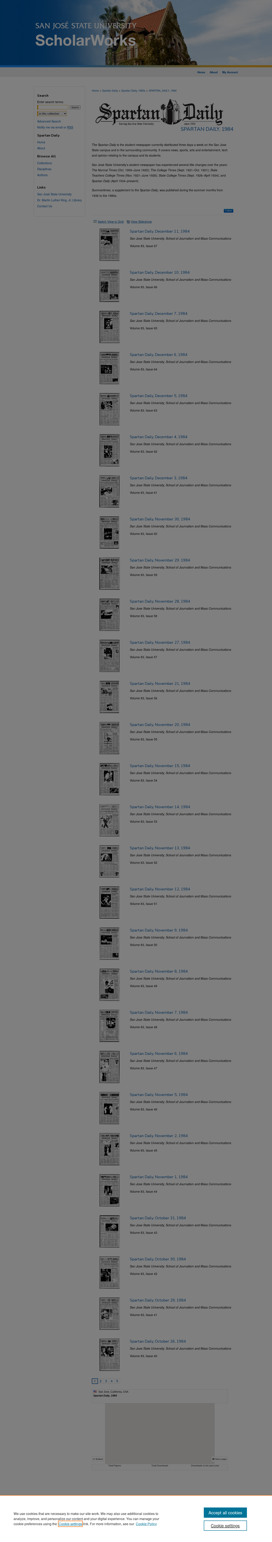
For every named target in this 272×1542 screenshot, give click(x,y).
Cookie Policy (146, 1523)
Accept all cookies (225, 1512)
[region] (136, 1518)
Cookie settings (70, 1523)
